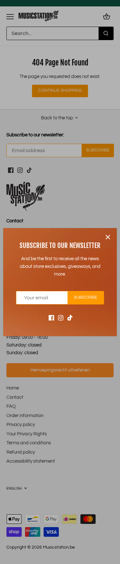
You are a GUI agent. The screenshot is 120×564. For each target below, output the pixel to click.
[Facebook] (51, 317)
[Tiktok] (70, 317)
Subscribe (85, 297)
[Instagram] (60, 317)
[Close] (108, 237)
